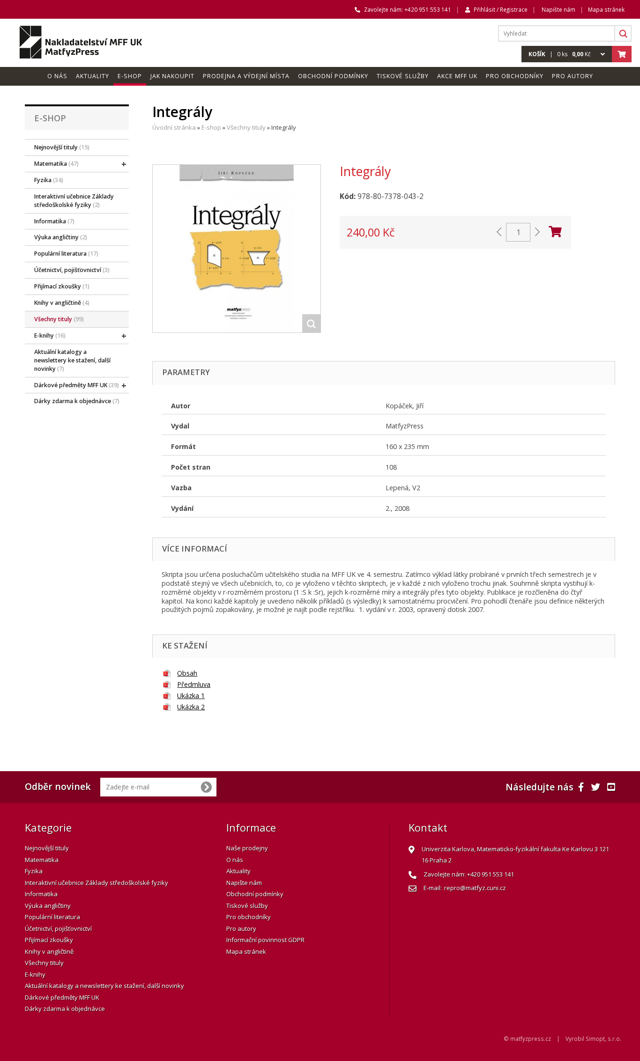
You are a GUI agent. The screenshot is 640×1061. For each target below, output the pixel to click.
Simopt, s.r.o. (603, 1038)
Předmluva (193, 684)
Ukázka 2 (191, 706)
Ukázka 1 (191, 695)
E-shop (211, 127)
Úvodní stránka (174, 127)
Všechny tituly (246, 127)
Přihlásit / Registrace (501, 9)
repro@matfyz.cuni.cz (475, 888)
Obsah (187, 673)
